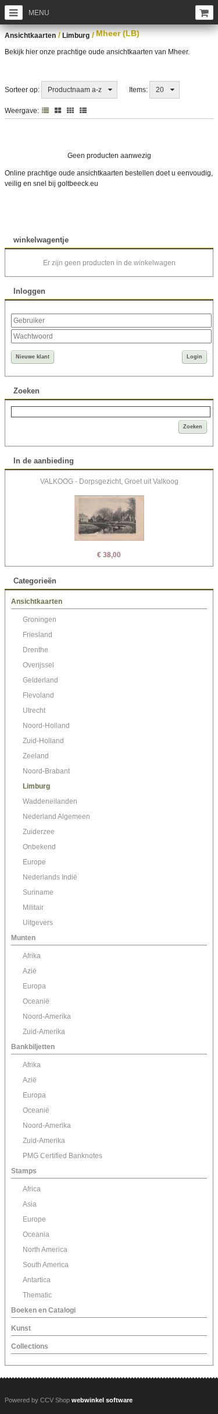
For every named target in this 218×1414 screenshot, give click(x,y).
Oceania (36, 1234)
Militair (33, 907)
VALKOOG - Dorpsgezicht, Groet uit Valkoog (109, 481)
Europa (34, 986)
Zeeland (36, 756)
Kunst (21, 1328)
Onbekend (39, 847)
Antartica (37, 1280)
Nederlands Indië (50, 877)
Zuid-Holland (43, 741)
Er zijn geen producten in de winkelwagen (109, 263)
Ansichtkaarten (30, 35)
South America (46, 1265)
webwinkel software (102, 1400)
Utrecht (34, 710)
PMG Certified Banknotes (62, 1156)
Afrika (32, 956)
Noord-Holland (46, 726)
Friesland (37, 635)
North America (45, 1250)
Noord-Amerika (47, 1016)
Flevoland (38, 695)
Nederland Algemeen (56, 816)
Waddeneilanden (50, 801)
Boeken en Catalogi (43, 1310)
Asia (30, 1204)
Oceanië (36, 1001)
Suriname (38, 892)
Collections (29, 1346)
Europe (34, 862)
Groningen (39, 619)
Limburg (76, 35)
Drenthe (35, 650)
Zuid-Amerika (44, 1032)
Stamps (24, 1171)
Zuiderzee (39, 832)
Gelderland (40, 680)
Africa (32, 1189)
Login (194, 357)
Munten (23, 938)
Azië (30, 971)
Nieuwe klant (32, 357)
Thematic (37, 1295)
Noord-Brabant (46, 771)
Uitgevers (38, 923)
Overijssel (38, 665)
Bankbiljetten (33, 1047)
